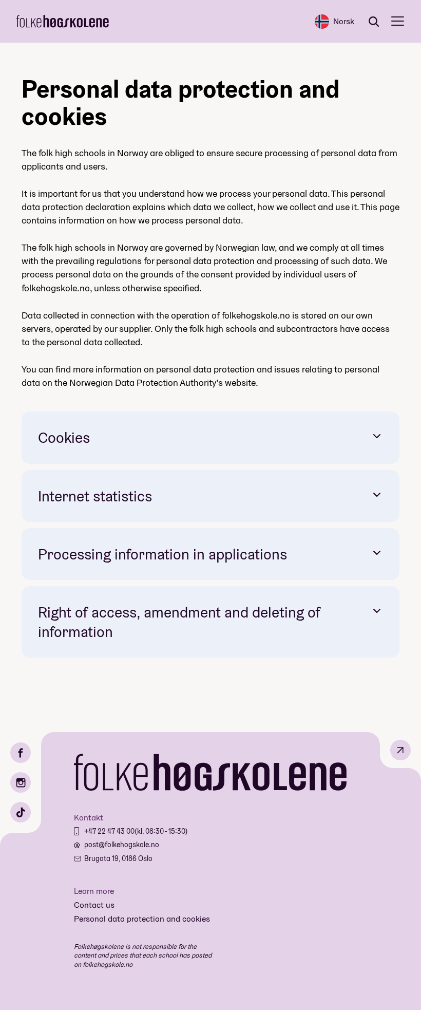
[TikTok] (20, 812)
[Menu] (397, 21)
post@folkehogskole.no (121, 844)
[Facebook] (20, 752)
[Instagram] (20, 782)
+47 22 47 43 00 (109, 831)
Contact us (94, 905)
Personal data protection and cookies (142, 918)
